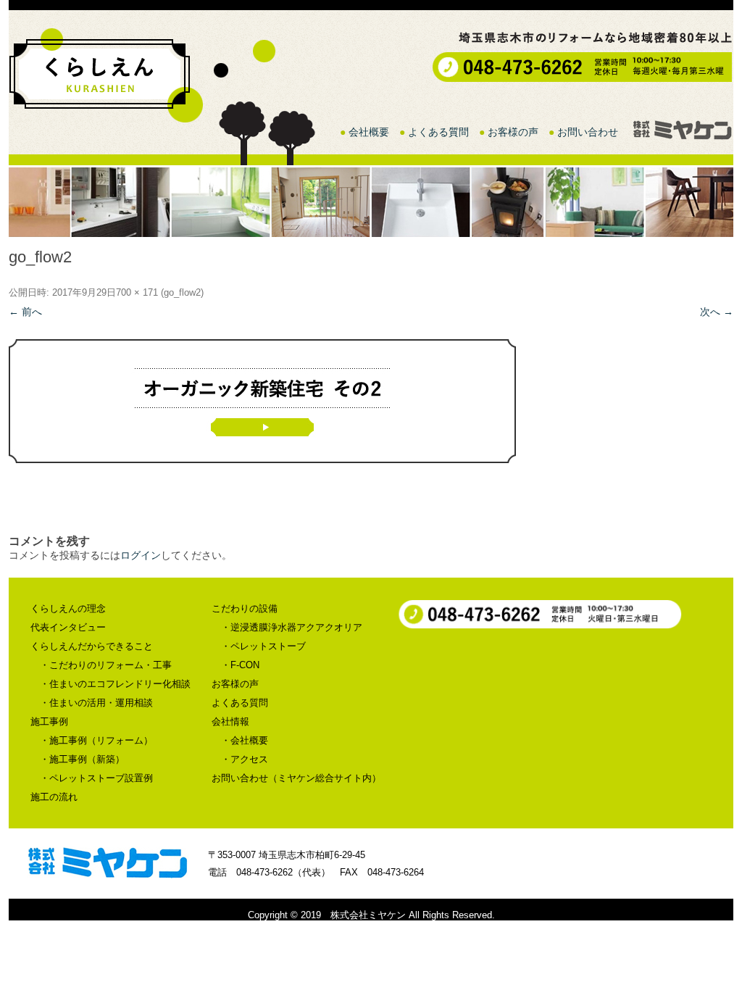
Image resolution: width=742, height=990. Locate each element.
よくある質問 (438, 132)
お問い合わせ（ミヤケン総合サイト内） (296, 778)
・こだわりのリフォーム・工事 (106, 665)
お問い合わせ (587, 132)
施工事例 (49, 721)
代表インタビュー (68, 627)
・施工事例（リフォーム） (96, 740)
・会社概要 (244, 740)
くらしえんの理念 (68, 608)
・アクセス (244, 759)
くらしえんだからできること (91, 646)
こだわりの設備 (245, 608)
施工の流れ (54, 796)
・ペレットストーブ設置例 (96, 778)
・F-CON (240, 665)
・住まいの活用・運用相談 (96, 702)
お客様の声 (513, 132)
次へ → (716, 311)
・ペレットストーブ (263, 646)
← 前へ (25, 311)
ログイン (140, 555)
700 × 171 (137, 292)
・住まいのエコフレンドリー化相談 (115, 683)
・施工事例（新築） (82, 759)
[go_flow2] (371, 401)
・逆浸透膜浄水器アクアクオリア (291, 627)
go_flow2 (182, 292)
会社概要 (369, 132)
